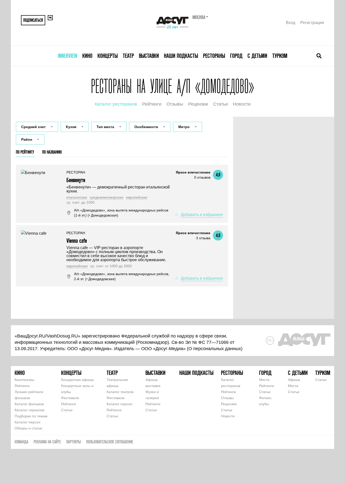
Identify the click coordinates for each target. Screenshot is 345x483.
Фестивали (70, 398)
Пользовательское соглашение (109, 441)
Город (236, 56)
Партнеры (73, 441)
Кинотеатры (24, 380)
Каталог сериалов (29, 410)
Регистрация (312, 22)
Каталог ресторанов (116, 104)
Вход (290, 22)
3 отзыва (203, 238)
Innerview (67, 56)
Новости (242, 104)
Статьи (220, 104)
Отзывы (174, 104)
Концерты (107, 56)
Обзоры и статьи (28, 428)
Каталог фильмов (29, 404)
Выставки (149, 56)
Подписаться (33, 20)
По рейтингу (25, 152)
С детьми (257, 56)
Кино (87, 56)
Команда (21, 441)
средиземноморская (107, 197)
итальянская (76, 197)
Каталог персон (27, 422)
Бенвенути (75, 180)
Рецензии (198, 104)
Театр (128, 56)
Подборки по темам (31, 416)
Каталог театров (120, 392)
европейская (136, 197)
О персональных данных (214, 348)
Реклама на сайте (47, 441)
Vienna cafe (76, 240)
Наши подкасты (181, 56)
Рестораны (214, 56)
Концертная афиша (77, 380)
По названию (52, 152)
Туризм (279, 56)
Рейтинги (151, 104)
